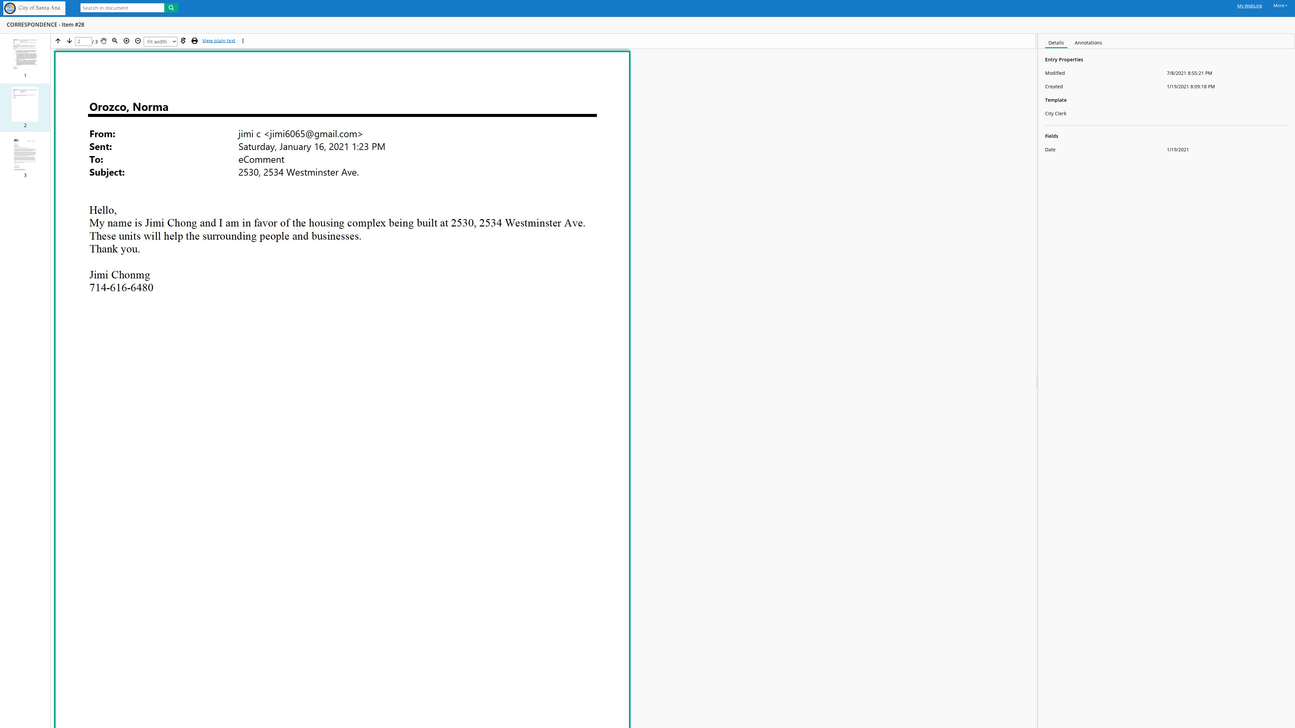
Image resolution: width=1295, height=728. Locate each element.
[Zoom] (115, 41)
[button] (25, 58)
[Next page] (69, 41)
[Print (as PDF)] (194, 41)
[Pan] (103, 41)
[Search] (171, 7)
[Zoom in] (126, 41)
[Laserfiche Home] (36, 8)
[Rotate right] (183, 41)
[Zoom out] (138, 41)
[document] (1166, 381)
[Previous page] (58, 41)
